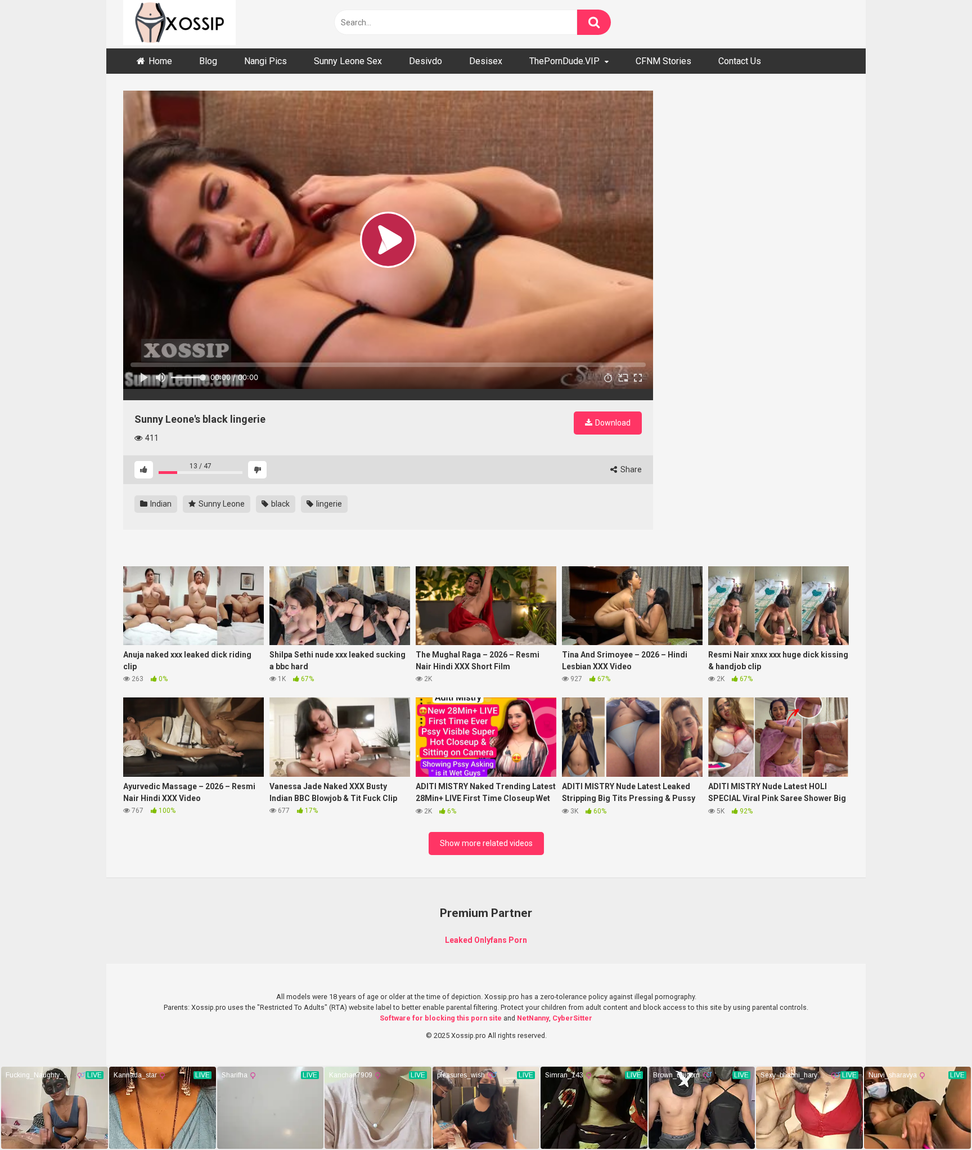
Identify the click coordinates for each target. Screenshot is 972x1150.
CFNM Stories (663, 61)
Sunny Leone (221, 503)
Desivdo (425, 61)
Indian (160, 503)
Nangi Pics (265, 61)
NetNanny (533, 1018)
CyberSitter (572, 1018)
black (279, 503)
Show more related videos (486, 843)
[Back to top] (934, 1115)
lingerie (328, 503)
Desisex (485, 61)
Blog (208, 61)
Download (612, 422)
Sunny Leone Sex (348, 61)
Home (160, 61)
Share (630, 469)
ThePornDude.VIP (564, 61)
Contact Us (739, 61)
